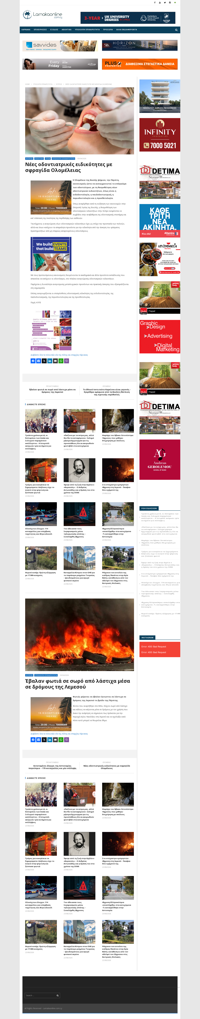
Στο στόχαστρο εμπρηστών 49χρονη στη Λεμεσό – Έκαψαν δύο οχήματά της (116, 487)
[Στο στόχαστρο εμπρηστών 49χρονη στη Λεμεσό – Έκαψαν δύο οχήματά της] (118, 470)
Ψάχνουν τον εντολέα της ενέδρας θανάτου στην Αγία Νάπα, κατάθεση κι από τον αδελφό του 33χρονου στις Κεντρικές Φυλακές (115, 577)
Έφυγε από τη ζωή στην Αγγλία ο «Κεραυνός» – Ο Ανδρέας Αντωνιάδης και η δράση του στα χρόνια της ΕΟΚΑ (79, 488)
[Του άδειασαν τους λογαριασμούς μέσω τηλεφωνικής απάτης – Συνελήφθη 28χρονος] (79, 514)
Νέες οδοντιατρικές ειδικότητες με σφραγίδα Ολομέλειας (107, 765)
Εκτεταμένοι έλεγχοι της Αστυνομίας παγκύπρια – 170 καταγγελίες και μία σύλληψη (52, 765)
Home (27, 84)
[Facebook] (154, 2)
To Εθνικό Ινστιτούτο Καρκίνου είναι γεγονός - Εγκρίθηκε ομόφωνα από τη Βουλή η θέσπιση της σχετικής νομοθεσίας (107, 391)
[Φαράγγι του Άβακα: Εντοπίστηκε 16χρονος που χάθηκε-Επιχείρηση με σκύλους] (118, 421)
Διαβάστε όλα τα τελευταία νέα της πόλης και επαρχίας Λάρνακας (59, 355)
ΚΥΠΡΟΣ (59, 84)
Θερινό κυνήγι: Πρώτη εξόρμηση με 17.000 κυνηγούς (40, 573)
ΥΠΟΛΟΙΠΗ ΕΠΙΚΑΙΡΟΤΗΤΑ (87, 29)
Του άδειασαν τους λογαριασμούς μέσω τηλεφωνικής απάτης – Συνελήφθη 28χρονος (75, 532)
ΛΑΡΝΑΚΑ (25, 29)
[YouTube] (159, 2)
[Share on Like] (38, 360)
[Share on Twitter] (44, 360)
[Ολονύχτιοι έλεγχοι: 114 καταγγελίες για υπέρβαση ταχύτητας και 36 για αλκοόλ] (41, 514)
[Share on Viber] (66, 360)
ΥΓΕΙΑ (48, 159)
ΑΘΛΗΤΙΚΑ (66, 29)
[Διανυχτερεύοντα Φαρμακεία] (175, 2)
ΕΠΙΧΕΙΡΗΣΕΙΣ (40, 29)
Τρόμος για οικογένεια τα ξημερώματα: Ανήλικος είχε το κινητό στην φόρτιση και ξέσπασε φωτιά (39, 488)
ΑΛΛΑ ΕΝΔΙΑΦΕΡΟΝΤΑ (126, 29)
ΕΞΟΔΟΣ (54, 29)
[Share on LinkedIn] (49, 360)
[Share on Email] (55, 360)
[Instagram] (170, 2)
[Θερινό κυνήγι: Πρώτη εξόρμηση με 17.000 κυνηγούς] (41, 558)
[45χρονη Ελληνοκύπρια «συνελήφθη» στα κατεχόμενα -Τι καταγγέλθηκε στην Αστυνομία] (118, 514)
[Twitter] (164, 2)
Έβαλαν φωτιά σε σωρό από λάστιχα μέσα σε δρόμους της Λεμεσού (52, 389)
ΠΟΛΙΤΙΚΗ (39, 159)
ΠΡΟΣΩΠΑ (108, 29)
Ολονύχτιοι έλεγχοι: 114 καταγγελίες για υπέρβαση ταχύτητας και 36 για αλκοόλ (38, 531)
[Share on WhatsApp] (61, 360)
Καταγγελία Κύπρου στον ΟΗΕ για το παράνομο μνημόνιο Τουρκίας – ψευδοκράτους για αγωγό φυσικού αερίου (79, 576)
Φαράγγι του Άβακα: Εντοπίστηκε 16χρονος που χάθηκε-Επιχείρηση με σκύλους (117, 438)
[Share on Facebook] (33, 360)
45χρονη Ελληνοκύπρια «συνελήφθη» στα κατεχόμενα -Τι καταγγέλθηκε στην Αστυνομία (116, 532)
